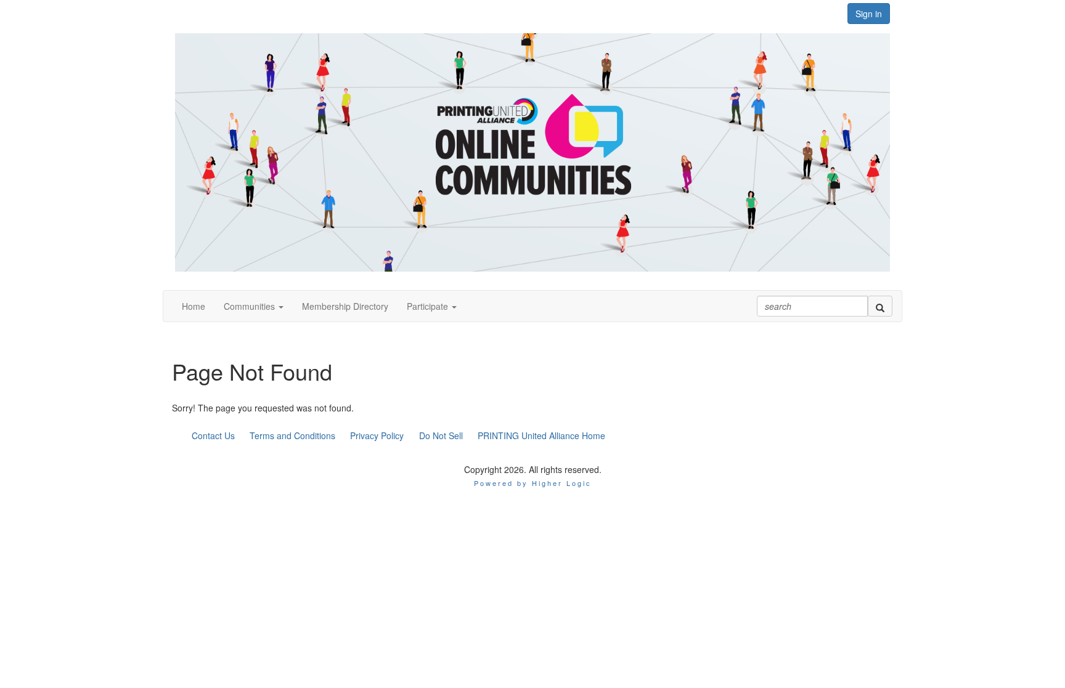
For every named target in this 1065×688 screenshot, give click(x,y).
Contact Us (213, 435)
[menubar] (398, 435)
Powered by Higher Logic (533, 483)
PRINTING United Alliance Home (541, 435)
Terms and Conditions (292, 435)
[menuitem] (213, 435)
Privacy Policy (377, 435)
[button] (253, 306)
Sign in (868, 13)
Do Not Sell (441, 435)
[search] (880, 306)
